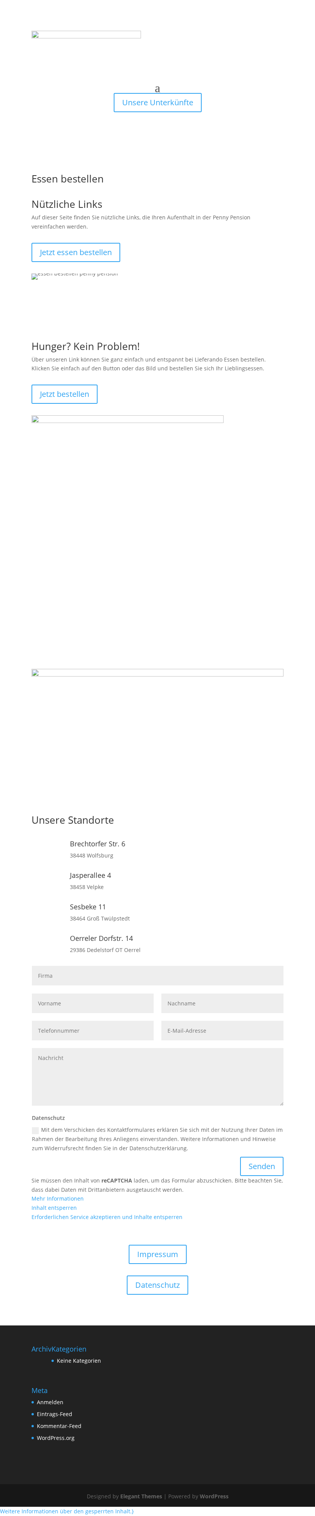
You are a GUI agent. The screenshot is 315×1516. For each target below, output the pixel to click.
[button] (67, 1511)
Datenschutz (157, 1285)
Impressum (157, 1254)
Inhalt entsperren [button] (54, 1207)
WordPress (214, 1496)
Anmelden (50, 1402)
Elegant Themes (141, 1496)
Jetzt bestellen (64, 394)
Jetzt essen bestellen (76, 252)
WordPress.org (56, 1437)
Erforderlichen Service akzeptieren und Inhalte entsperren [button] (107, 1217)
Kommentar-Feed (59, 1426)
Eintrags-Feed (54, 1414)
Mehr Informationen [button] (58, 1198)
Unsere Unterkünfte (157, 102)
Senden (262, 1166)
